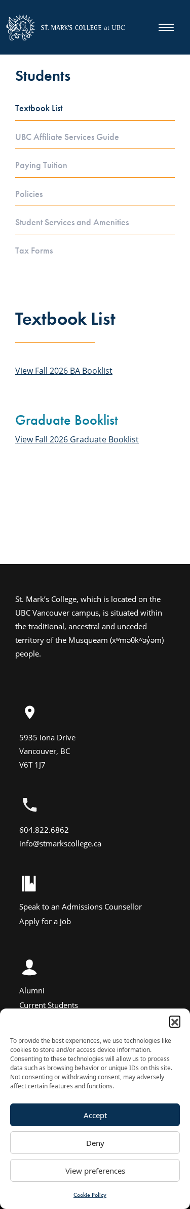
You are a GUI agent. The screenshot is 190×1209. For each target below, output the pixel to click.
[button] (175, 1021)
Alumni (32, 990)
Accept (95, 1115)
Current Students (48, 1005)
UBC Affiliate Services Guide (67, 136)
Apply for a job (45, 921)
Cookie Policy (89, 1195)
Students (42, 76)
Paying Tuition (41, 165)
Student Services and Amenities (72, 222)
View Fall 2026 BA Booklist (63, 370)
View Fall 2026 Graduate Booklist (77, 439)
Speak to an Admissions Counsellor (80, 906)
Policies (29, 193)
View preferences (95, 1171)
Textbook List (38, 108)
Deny (95, 1143)
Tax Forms (34, 250)
